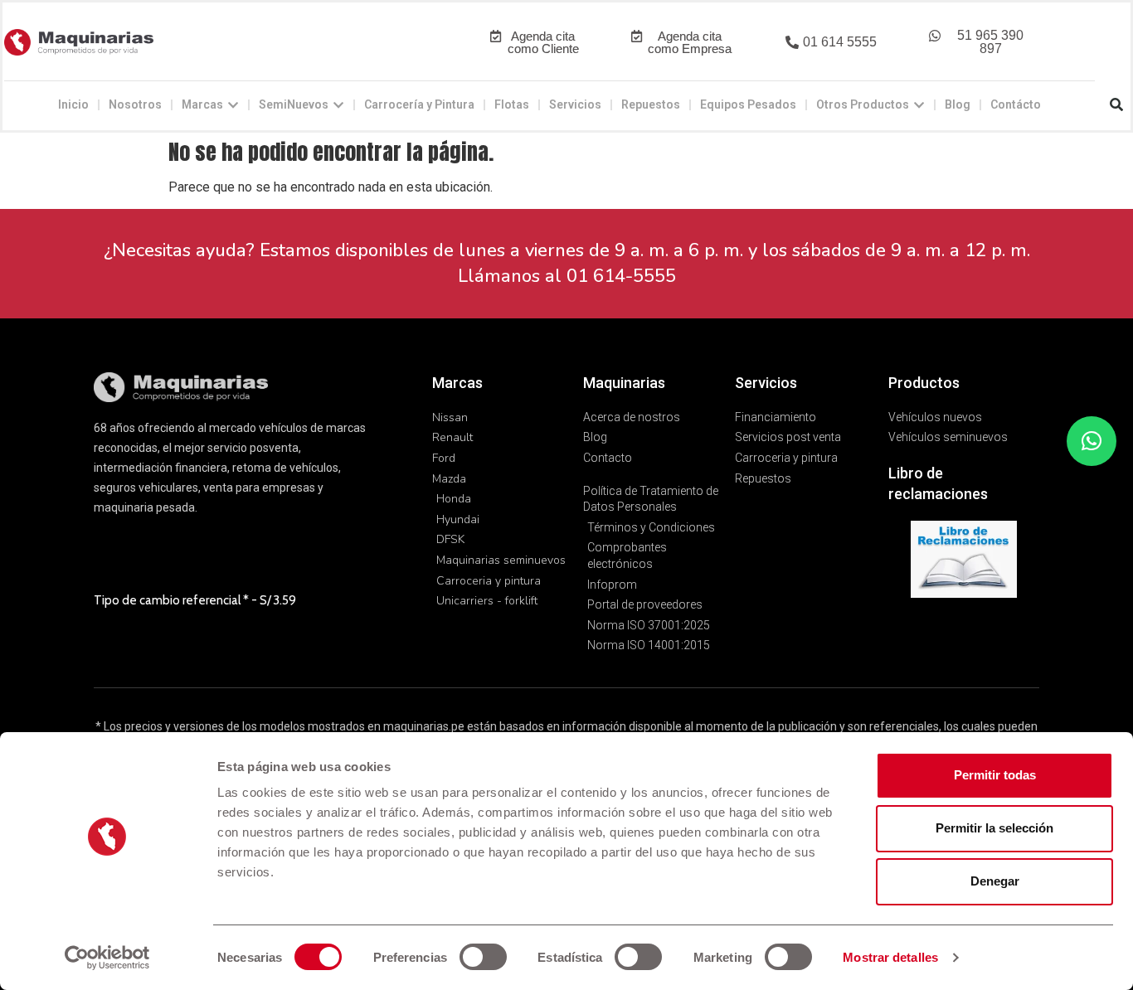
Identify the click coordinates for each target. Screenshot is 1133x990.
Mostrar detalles (890, 957)
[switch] (483, 957)
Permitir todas (995, 775)
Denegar (994, 881)
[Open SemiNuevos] (338, 105)
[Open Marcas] (233, 105)
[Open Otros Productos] (919, 105)
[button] (830, 43)
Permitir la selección (994, 828)
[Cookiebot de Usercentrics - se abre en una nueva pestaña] (107, 957)
